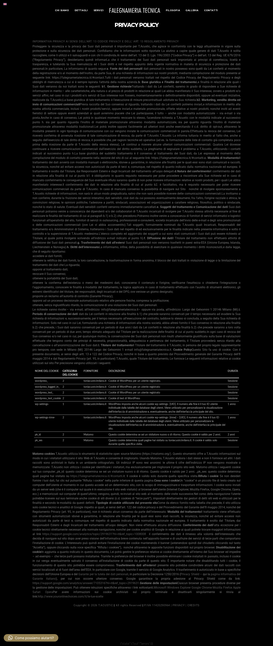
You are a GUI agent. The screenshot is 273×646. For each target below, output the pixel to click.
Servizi (99, 10)
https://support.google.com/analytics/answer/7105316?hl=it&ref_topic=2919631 (85, 583)
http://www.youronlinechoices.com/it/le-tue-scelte (70, 596)
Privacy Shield (190, 574)
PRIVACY (179, 605)
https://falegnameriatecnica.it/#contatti (96, 476)
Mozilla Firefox (222, 587)
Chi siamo (62, 10)
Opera (49, 592)
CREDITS (193, 605)
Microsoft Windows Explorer (172, 587)
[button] (31, 638)
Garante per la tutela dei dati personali (103, 574)
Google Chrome (201, 587)
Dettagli (81, 10)
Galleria (192, 10)
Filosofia (173, 10)
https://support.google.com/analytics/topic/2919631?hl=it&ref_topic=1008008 (94, 534)
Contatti (211, 10)
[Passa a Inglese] (5, 4)
